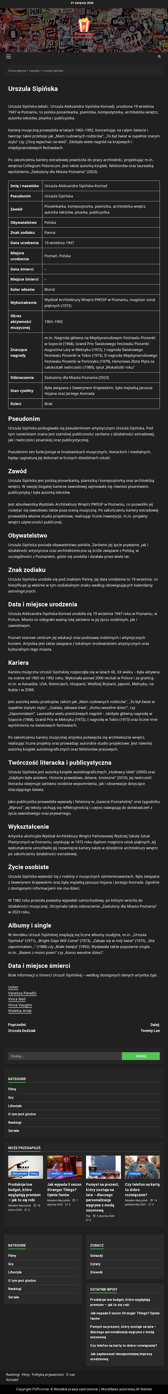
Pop (88, 1216)
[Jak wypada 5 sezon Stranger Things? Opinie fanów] (64, 1167)
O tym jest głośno (22, 1114)
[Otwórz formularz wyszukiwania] (159, 56)
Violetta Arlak (20, 1010)
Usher (13, 987)
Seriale (13, 1131)
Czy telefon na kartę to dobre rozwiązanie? (123, 1346)
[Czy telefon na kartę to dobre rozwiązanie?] (142, 1167)
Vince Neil (17, 999)
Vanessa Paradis (22, 993)
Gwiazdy (96, 1256)
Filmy (12, 1089)
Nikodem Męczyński (19, 1205)
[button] (8, 56)
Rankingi (14, 1122)
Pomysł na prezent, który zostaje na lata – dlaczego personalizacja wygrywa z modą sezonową (123, 1332)
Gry (11, 1098)
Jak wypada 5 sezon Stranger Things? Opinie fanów (64, 1189)
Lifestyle (15, 1106)
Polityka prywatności (48, 1374)
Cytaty (95, 1264)
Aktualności (19, 1173)
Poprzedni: (22, 1028)
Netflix (55, 1173)
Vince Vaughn (20, 1004)
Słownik (96, 1272)
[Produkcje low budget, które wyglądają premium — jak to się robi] (25, 1167)
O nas (70, 1374)
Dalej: (150, 1028)
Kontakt (12, 1379)
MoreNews (109, 1389)
